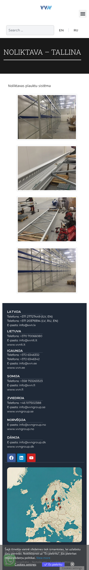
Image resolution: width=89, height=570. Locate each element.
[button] (83, 14)
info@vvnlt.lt (28, 340)
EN (61, 30)
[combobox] (30, 30)
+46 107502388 (30, 403)
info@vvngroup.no (32, 424)
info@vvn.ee (28, 363)
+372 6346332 (29, 355)
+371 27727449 (30, 316)
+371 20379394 (30, 321)
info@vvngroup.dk (32, 442)
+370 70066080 (31, 336)
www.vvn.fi (15, 389)
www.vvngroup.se (20, 411)
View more (43, 558)
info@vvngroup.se (32, 407)
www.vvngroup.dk (20, 446)
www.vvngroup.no (20, 429)
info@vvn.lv (27, 325)
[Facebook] (11, 458)
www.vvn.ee (16, 367)
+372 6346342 (30, 359)
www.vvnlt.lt (16, 344)
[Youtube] (31, 458)
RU (76, 30)
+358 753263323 (31, 381)
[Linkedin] (21, 458)
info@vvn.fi (27, 385)
